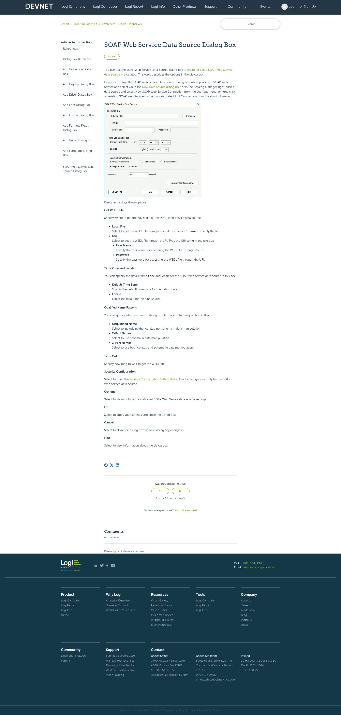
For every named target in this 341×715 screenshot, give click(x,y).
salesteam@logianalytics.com (261, 567)
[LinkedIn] (117, 465)
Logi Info (158, 6)
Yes (160, 491)
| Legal (192, 710)
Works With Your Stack (120, 610)
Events (265, 6)
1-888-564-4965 (252, 563)
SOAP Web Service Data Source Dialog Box (79, 169)
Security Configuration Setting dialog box (156, 379)
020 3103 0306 (206, 675)
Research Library (161, 605)
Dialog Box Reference (77, 59)
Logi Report (134, 6)
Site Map (217, 710)
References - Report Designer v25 (122, 23)
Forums (65, 660)
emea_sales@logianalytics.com (215, 679)
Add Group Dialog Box (78, 140)
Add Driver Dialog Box (77, 94)
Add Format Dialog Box (78, 115)
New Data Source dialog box (161, 87)
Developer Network (73, 655)
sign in (116, 551)
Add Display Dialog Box (78, 84)
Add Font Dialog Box (76, 105)
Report (65, 23)
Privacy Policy (204, 710)
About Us (247, 600)
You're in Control (117, 605)
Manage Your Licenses (120, 660)
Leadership (248, 610)
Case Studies (159, 610)
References (70, 48)
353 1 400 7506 (251, 670)
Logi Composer (105, 6)
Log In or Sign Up (302, 6)
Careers (246, 605)
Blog (244, 615)
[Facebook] (106, 465)
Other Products (185, 6)
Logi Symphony (73, 6)
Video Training (115, 675)
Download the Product (121, 665)
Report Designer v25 (85, 23)
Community (237, 6)
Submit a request (185, 510)
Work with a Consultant (121, 670)
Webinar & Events (162, 620)
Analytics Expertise (118, 600)
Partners (246, 620)
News (244, 624)
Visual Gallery (159, 600)
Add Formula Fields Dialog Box (76, 128)
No (180, 491)
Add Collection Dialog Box (77, 72)
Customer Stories (162, 615)
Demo (65, 615)
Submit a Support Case (120, 655)
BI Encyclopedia (161, 624)
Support (210, 6)
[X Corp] (111, 465)
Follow (111, 56)
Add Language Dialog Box (77, 153)
